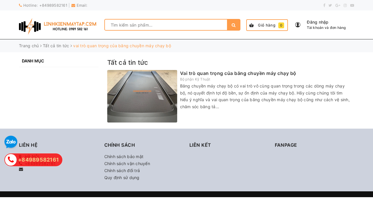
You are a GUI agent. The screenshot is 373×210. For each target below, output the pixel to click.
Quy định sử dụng (122, 177)
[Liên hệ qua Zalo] (10, 142)
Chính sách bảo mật (124, 156)
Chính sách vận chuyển (127, 163)
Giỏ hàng (270, 25)
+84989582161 (53, 5)
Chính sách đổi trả (122, 170)
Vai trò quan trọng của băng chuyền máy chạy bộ (238, 73)
